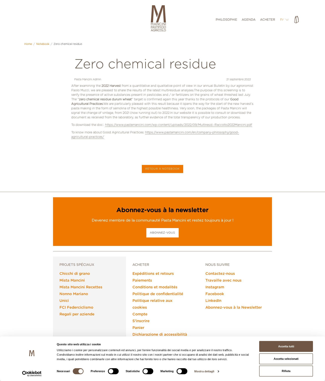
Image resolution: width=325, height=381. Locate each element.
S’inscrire (141, 321)
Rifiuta (286, 371)
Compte (139, 314)
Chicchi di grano (74, 274)
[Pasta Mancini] (158, 18)
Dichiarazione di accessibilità (159, 334)
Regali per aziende (76, 314)
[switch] (113, 371)
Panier (138, 328)
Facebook (214, 294)
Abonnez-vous (162, 232)
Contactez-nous (220, 274)
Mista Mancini (72, 280)
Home (28, 44)
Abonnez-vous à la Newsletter (233, 307)
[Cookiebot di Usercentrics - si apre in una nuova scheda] (31, 373)
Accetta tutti (286, 346)
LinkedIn (213, 301)
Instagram (214, 287)
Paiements (142, 280)
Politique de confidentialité (157, 294)
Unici (64, 301)
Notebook (42, 44)
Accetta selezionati (286, 358)
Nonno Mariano (73, 294)
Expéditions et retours (153, 274)
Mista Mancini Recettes (80, 287)
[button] (284, 19)
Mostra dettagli (204, 371)
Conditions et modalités (154, 287)
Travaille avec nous (223, 280)
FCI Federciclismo (76, 307)
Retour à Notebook (162, 169)
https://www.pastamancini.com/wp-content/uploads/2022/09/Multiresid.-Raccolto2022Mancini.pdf (178, 124)
